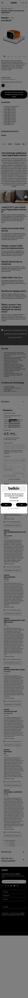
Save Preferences (15, 508)
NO (21, 504)
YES (6, 504)
